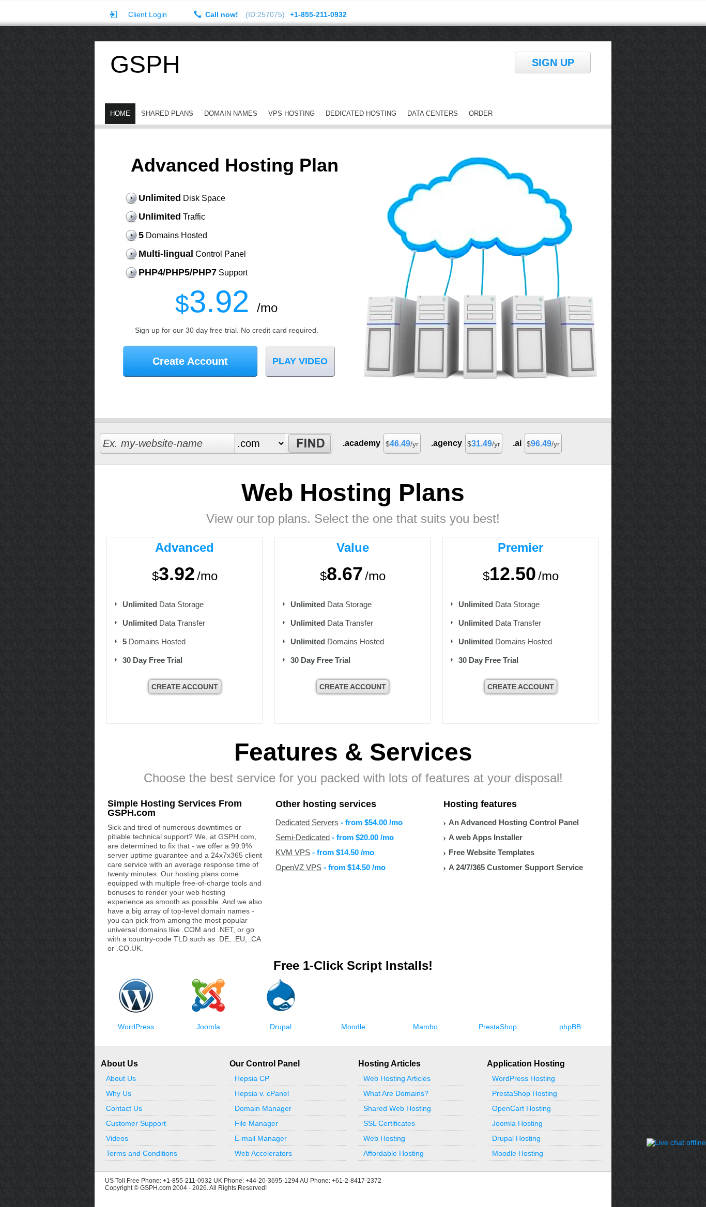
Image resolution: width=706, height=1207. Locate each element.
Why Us (118, 1093)
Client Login (147, 14)
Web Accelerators (263, 1153)
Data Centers (432, 113)
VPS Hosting (291, 113)
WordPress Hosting (523, 1078)
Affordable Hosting (393, 1153)
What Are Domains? (395, 1093)
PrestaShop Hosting (524, 1093)
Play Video (300, 361)
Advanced (184, 547)
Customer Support (136, 1123)
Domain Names (230, 113)
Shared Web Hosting (397, 1108)
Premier (520, 547)
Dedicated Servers (307, 822)
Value (352, 547)
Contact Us (124, 1108)
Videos (117, 1138)
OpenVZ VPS (298, 867)
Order (481, 113)
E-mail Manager (261, 1138)
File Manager (256, 1123)
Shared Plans (167, 113)
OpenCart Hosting (521, 1108)
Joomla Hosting (517, 1123)
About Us (121, 1078)
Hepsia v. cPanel (262, 1093)
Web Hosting (384, 1138)
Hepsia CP (252, 1078)
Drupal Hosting (516, 1138)
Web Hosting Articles (397, 1078)
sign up (553, 62)
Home (120, 113)
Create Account (190, 361)
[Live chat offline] (676, 1142)
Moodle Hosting (517, 1153)
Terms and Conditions (141, 1153)
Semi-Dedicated (302, 837)
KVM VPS (292, 852)
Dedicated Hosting (361, 113)
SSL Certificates (389, 1123)
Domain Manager (263, 1108)
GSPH (145, 65)
